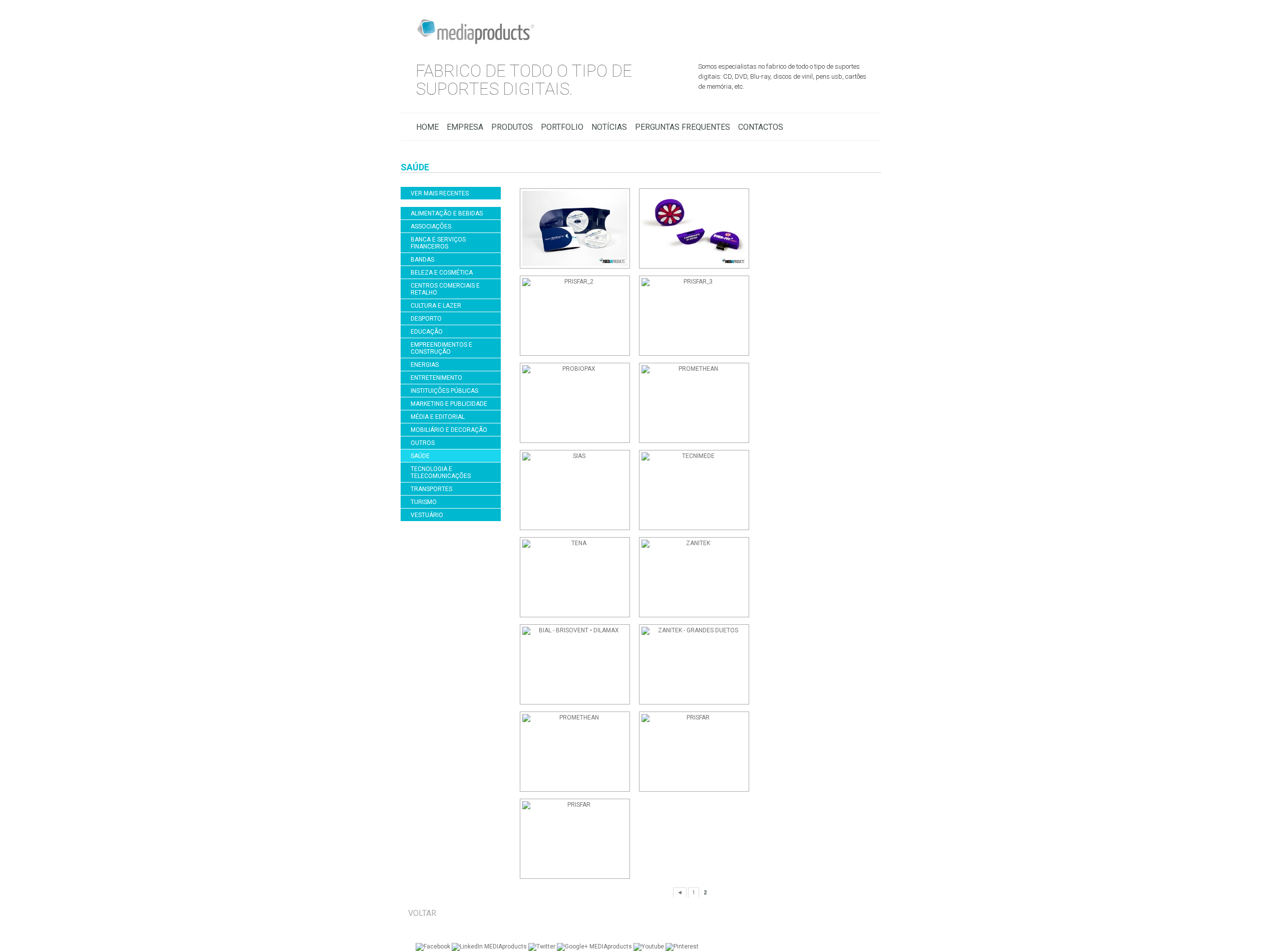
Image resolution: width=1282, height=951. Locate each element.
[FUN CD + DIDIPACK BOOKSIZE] (578, 664)
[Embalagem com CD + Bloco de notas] (578, 751)
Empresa (465, 127)
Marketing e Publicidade (449, 403)
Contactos (760, 127)
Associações (431, 226)
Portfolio (562, 127)
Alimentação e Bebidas (447, 213)
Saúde (420, 455)
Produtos (512, 127)
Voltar (422, 913)
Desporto (426, 318)
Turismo (424, 502)
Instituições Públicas (444, 390)
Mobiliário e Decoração (449, 429)
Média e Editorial (438, 416)
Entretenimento (436, 377)
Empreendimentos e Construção (441, 348)
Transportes (431, 489)
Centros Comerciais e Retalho (445, 289)
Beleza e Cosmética (442, 272)
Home (427, 127)
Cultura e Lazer (436, 305)
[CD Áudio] (697, 664)
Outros (423, 442)
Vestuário (427, 515)
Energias (425, 364)
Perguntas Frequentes (682, 127)
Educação (427, 331)
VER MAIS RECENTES (440, 193)
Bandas (422, 259)
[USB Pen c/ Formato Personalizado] (697, 751)
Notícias (609, 127)
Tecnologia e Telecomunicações (441, 472)
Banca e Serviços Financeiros (438, 243)
